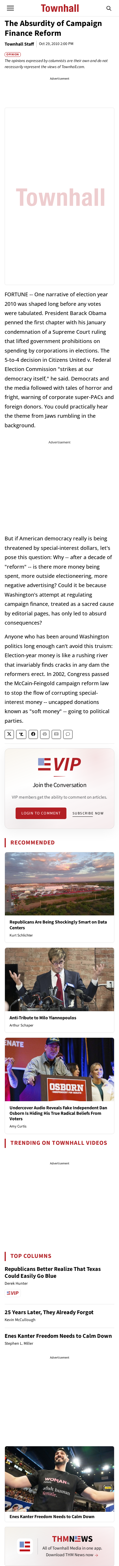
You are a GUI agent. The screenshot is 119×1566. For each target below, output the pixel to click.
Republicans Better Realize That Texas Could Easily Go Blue (53, 1272)
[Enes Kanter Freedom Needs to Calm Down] (59, 1478)
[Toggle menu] (10, 8)
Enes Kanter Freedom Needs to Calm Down (58, 1336)
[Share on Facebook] (33, 734)
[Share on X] (9, 734)
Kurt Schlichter (21, 935)
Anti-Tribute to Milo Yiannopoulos (43, 1018)
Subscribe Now (88, 813)
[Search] (108, 8)
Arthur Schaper (22, 1025)
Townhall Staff (19, 44)
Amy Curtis (18, 1126)
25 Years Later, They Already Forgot (49, 1312)
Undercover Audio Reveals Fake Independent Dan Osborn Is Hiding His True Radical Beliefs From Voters (58, 1113)
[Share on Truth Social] (21, 734)
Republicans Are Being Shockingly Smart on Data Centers (58, 925)
